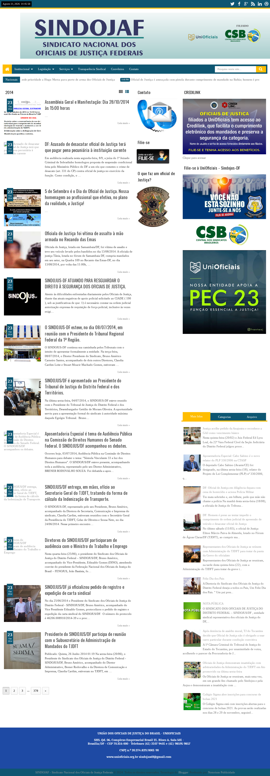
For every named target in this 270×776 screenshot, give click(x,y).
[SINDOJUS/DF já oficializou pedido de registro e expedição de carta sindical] (22, 603)
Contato (134, 69)
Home (7, 69)
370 (35, 690)
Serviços (64, 69)
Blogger (183, 772)
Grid (120, 92)
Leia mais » (124, 123)
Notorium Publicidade (221, 772)
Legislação (44, 69)
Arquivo (252, 416)
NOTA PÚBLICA (213, 603)
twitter (232, 4)
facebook (239, 4)
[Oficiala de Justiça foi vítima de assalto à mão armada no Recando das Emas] (22, 250)
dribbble (266, 4)
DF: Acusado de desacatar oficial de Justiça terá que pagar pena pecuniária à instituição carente (85, 147)
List (127, 92)
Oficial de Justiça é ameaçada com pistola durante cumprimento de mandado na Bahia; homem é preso (190, 79)
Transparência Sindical (92, 69)
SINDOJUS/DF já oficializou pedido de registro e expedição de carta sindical (84, 590)
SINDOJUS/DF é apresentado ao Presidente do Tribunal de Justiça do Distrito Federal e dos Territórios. (83, 386)
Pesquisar (261, 69)
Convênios (117, 69)
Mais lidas (196, 416)
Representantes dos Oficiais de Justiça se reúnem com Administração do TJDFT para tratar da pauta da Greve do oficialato (233, 551)
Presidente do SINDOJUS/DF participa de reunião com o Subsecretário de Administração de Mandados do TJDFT (85, 640)
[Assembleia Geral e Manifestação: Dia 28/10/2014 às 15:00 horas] (22, 118)
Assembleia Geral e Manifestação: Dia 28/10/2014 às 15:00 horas (87, 104)
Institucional (22, 69)
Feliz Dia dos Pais (213, 578)
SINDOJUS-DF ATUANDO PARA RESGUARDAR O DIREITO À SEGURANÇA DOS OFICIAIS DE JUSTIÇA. (85, 283)
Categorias (224, 416)
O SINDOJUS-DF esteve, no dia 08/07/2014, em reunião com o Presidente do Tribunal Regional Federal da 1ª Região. (84, 333)
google (246, 4)
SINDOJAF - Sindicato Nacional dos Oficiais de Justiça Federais (74, 772)
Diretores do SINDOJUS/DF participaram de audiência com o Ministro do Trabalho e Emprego (86, 543)
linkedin (259, 4)
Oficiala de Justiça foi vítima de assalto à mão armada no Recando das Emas (84, 236)
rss (252, 4)
